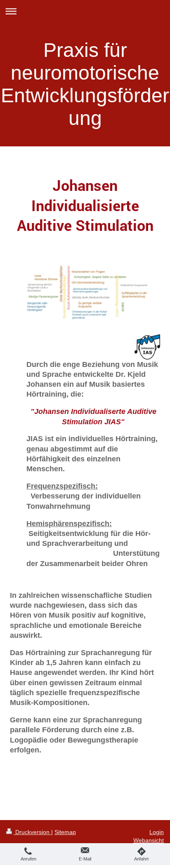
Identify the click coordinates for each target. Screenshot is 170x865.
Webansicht (148, 840)
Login (156, 832)
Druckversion (32, 832)
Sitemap (65, 832)
